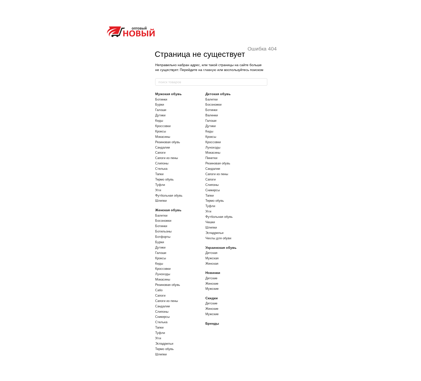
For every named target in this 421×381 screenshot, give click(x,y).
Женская (211, 263)
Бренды (212, 323)
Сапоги (160, 152)
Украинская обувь (221, 248)
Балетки (161, 215)
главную (209, 70)
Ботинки (161, 99)
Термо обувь (164, 179)
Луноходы (162, 274)
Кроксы (160, 131)
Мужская (212, 258)
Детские (211, 278)
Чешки (210, 222)
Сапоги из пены (166, 158)
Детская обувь (218, 94)
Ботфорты (162, 237)
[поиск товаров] (263, 82)
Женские (211, 283)
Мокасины (162, 137)
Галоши (160, 110)
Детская (211, 253)
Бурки (159, 104)
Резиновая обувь (167, 142)
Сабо (159, 290)
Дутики (160, 115)
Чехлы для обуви (218, 238)
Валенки (211, 115)
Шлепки (161, 200)
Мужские (212, 289)
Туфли (160, 185)
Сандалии (162, 147)
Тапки (159, 174)
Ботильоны (163, 231)
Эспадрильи (164, 343)
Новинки (212, 273)
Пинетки (211, 158)
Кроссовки (163, 126)
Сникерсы (162, 317)
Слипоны (161, 163)
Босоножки (163, 220)
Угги (158, 190)
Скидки (211, 298)
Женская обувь (168, 210)
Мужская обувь (168, 94)
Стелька (161, 168)
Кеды (159, 120)
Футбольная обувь (168, 195)
